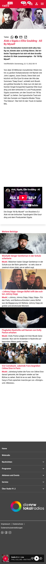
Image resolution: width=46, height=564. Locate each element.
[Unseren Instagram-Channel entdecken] (9, 532)
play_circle (36, 558)
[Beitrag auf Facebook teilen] (16, 37)
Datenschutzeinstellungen (12, 528)
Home (4, 448)
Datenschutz (18, 524)
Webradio (6, 455)
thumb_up (40, 558)
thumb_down (32, 558)
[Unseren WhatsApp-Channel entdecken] (2, 532)
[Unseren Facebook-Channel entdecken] (6, 532)
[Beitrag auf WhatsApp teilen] (12, 37)
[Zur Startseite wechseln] (7, 4)
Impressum (5, 524)
